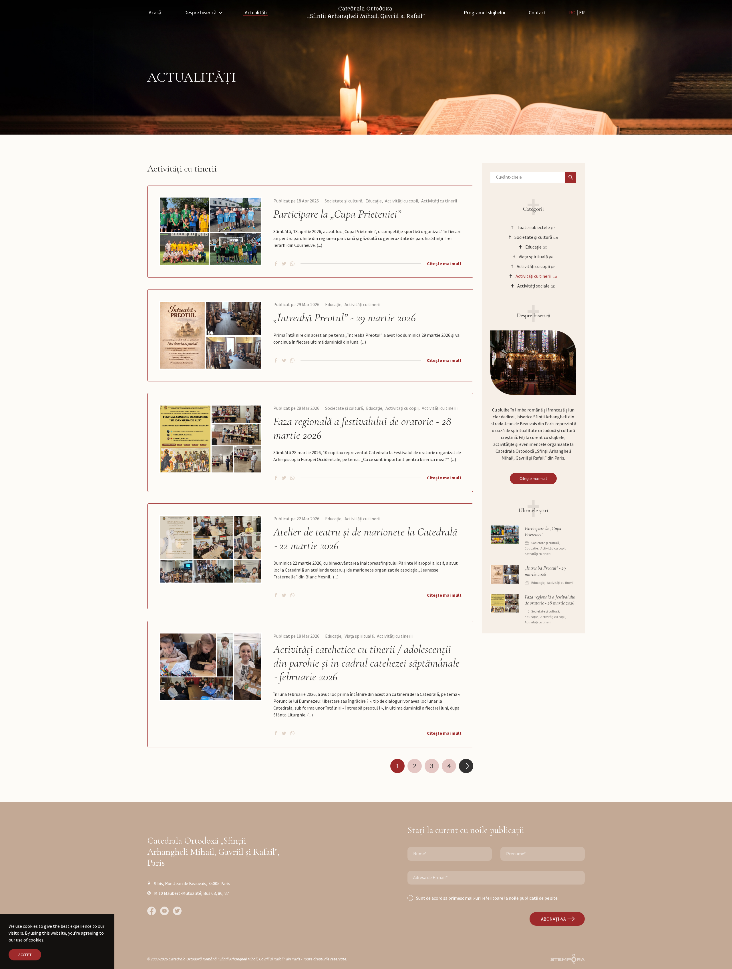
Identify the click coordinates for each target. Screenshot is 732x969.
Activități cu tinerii (439, 201)
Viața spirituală (359, 636)
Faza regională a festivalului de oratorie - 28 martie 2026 (362, 428)
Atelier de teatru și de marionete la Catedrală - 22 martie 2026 (365, 538)
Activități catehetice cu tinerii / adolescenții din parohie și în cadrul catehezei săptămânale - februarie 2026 (366, 663)
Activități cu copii (401, 201)
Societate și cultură (343, 201)
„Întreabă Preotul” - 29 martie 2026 (344, 317)
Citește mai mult (444, 263)
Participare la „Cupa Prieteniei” (337, 214)
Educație (373, 201)
